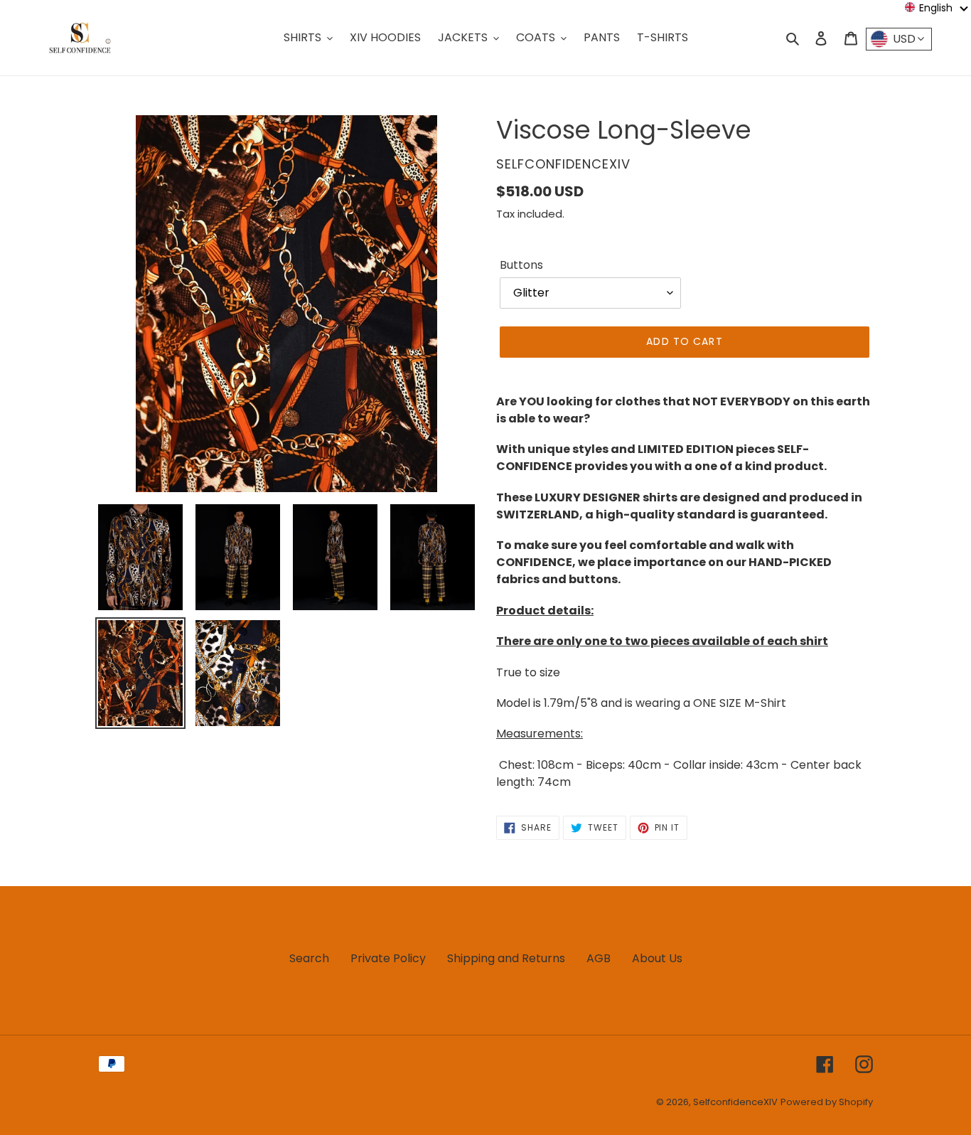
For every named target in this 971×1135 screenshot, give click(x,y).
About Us (657, 958)
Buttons (521, 265)
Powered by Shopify (826, 1102)
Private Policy (388, 958)
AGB (598, 958)
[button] (937, 8)
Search (309, 958)
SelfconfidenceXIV (735, 1102)
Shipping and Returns (506, 958)
